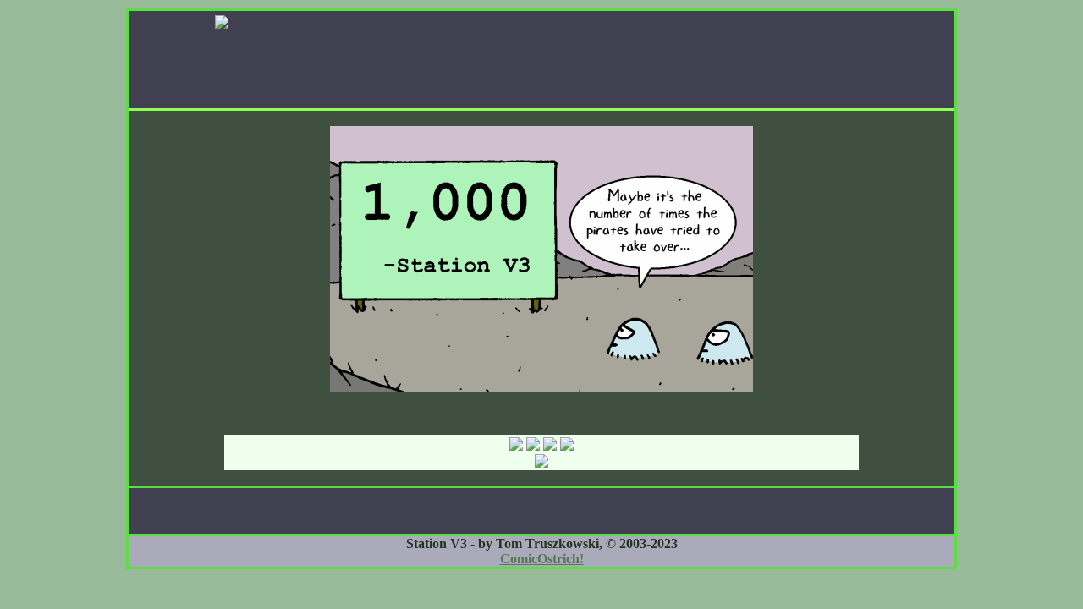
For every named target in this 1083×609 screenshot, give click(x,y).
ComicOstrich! (542, 558)
